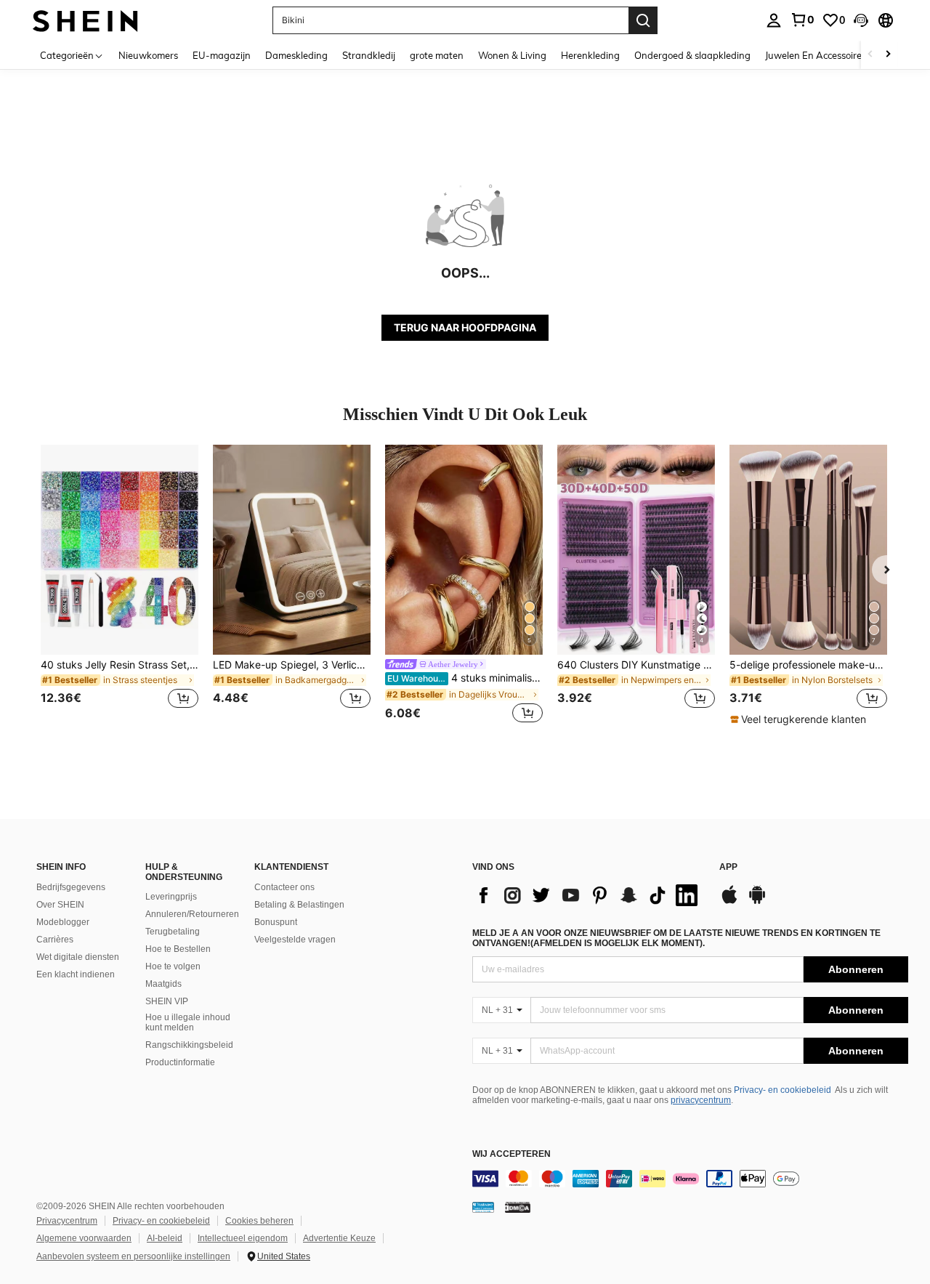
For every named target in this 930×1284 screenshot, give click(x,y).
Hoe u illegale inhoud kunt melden (187, 1022)
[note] (799, 719)
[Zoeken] (643, 20)
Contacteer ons (284, 887)
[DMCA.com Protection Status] (517, 1207)
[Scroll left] (870, 55)
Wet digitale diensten (77, 957)
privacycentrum (701, 1100)
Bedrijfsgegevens (70, 887)
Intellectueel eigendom (243, 1238)
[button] (861, 20)
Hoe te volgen (173, 966)
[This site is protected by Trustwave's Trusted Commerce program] (483, 1207)
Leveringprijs (171, 897)
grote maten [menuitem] (437, 55)
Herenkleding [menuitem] (590, 55)
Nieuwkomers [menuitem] (148, 55)
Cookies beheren (259, 1221)
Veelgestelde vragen (295, 939)
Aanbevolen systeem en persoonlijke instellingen (133, 1256)
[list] (588, 895)
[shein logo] (85, 20)
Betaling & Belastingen (299, 905)
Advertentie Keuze (339, 1238)
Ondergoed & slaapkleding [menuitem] (692, 55)
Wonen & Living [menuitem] (512, 55)
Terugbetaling (172, 931)
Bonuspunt (275, 922)
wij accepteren (511, 1154)
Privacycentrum (66, 1221)
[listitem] (119, 585)
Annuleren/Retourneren (192, 914)
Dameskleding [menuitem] (296, 55)
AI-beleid (164, 1238)
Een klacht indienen (75, 974)
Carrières (54, 939)
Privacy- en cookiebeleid (782, 1090)
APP (728, 867)
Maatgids (163, 984)
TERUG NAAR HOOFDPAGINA (465, 327)
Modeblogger (62, 922)
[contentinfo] (690, 1178)
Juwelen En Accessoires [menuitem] (815, 55)
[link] (802, 19)
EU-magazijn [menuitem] (222, 55)
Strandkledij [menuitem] (368, 55)
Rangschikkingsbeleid (189, 1045)
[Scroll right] (888, 55)
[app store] (729, 902)
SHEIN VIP (166, 1001)
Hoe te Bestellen (178, 949)
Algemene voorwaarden (84, 1238)
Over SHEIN (60, 905)
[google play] (757, 902)
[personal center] (774, 20)
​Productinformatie (180, 1062)
